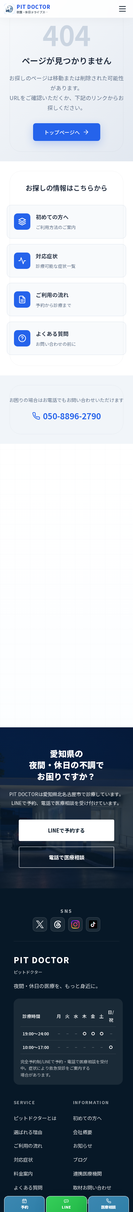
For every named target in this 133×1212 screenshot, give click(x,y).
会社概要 (82, 1131)
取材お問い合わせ (92, 1187)
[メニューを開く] (122, 8)
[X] (40, 924)
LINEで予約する (66, 830)
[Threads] (57, 924)
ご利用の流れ (28, 1145)
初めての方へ (87, 1117)
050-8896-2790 (72, 416)
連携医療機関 (87, 1173)
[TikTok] (93, 924)
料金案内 (23, 1173)
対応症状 (23, 1159)
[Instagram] (75, 924)
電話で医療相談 (67, 857)
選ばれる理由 (28, 1131)
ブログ (80, 1159)
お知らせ (82, 1145)
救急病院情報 (87, 1201)
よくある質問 (28, 1187)
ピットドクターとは (35, 1117)
